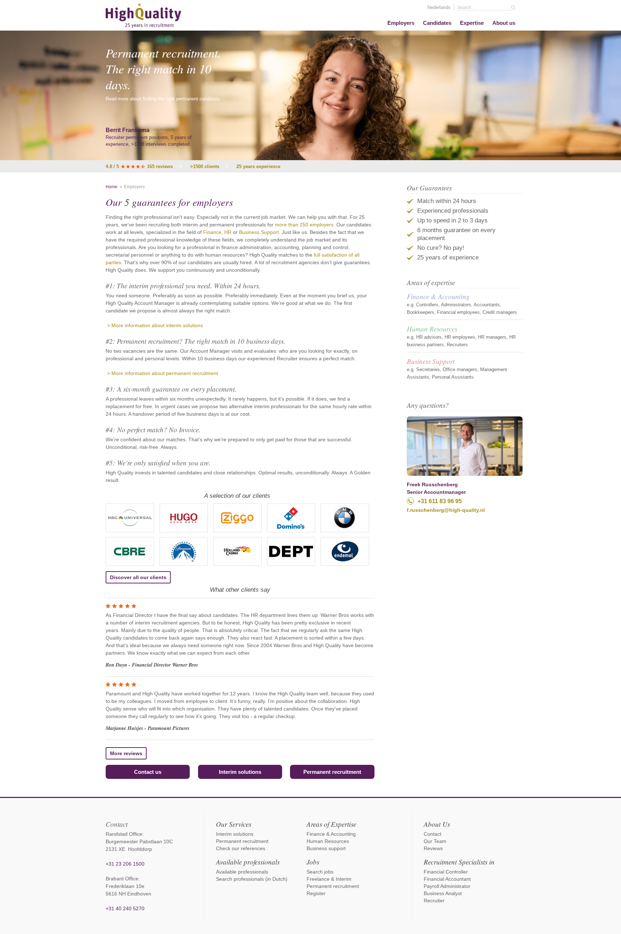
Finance (212, 232)
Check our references (240, 848)
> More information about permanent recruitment (162, 373)
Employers (400, 23)
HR (228, 232)
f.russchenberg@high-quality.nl (446, 510)
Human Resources (432, 328)
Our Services (233, 824)
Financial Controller (446, 872)
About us (503, 23)
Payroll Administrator (447, 886)
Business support (326, 848)
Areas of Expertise (331, 824)
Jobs (313, 861)
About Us (437, 824)
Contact (432, 834)
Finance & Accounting (438, 296)
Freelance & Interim (329, 879)
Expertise (472, 23)
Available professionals (248, 861)
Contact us (147, 772)
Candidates (437, 23)
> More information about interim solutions (154, 325)
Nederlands (439, 7)
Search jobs (320, 872)
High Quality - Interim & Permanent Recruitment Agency (143, 15)
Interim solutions (240, 772)
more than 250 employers (304, 224)
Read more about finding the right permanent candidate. (163, 98)
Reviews (433, 848)
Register (316, 893)
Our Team (435, 841)
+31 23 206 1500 (125, 864)
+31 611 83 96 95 (440, 501)
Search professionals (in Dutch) (252, 879)
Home (112, 186)
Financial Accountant (447, 879)
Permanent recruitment (332, 772)
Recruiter (434, 900)
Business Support (259, 232)
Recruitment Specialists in (459, 861)
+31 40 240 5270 (125, 908)
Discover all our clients (138, 577)
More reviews (126, 753)
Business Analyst (443, 893)
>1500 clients (204, 166)
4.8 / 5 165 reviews (139, 166)
